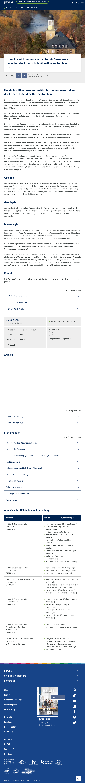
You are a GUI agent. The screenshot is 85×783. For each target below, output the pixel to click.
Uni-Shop (8, 754)
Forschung (9, 680)
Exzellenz (8, 722)
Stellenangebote (10, 704)
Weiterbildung (9, 709)
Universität (8, 717)
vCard (12, 344)
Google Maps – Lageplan (60, 338)
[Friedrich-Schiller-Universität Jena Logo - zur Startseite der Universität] (8, 2)
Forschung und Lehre (48, 254)
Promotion (8, 695)
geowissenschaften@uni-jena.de (23, 330)
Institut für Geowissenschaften (21, 7)
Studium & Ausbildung (15, 675)
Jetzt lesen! (58, 697)
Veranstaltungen (17, 265)
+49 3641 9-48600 (17, 335)
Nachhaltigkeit (10, 727)
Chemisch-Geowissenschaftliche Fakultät (32, 2)
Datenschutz (25, 780)
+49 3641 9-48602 (17, 340)
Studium (7, 690)
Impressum (15, 780)
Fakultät (8, 670)
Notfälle (7, 744)
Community (8, 732)
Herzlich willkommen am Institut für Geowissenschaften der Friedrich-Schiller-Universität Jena (38, 61)
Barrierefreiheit (36, 780)
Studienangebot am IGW (18, 244)
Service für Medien (11, 749)
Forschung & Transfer (12, 700)
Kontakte (8, 739)
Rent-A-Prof (12, 260)
